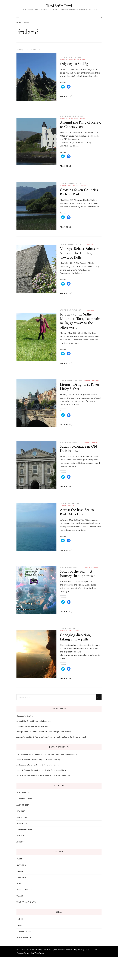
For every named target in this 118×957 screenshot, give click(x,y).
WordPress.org (24, 938)
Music (95, 567)
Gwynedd (21, 865)
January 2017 (22, 823)
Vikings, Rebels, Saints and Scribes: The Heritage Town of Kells (80, 253)
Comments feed (24, 931)
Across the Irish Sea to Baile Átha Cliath (48, 770)
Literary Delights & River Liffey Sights (47, 759)
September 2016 (24, 830)
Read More (65, 96)
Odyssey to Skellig (74, 64)
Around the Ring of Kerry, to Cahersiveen (34, 721)
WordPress (39, 953)
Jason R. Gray (22, 759)
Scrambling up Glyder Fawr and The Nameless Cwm (54, 754)
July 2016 (20, 836)
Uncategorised (76, 631)
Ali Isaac (20, 765)
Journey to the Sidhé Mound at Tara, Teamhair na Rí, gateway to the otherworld (51, 737)
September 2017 (24, 799)
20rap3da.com (22, 754)
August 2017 (22, 805)
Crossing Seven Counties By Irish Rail (32, 726)
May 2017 (20, 811)
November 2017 (23, 793)
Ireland (63, 59)
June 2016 (20, 842)
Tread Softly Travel (59, 5)
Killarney (81, 186)
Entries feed (22, 925)
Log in (19, 919)
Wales (19, 896)
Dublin (63, 186)
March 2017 (22, 817)
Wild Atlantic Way (77, 59)
